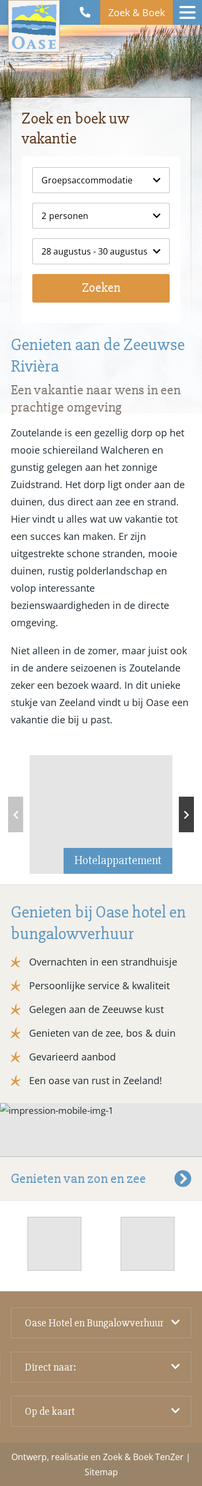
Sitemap (101, 1472)
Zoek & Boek (136, 12)
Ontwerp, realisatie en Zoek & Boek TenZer (97, 1457)
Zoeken (101, 288)
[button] (186, 814)
